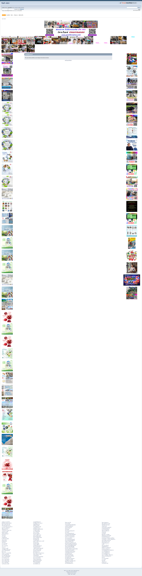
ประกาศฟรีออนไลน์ (36, 531)
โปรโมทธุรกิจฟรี (36, 538)
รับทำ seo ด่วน (67, 528)
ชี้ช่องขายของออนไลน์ (37, 561)
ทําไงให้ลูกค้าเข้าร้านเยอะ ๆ (38, 523)
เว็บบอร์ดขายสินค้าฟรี (37, 550)
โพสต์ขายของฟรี (4, 532)
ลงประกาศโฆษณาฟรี (5, 561)
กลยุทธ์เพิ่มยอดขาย (36, 524)
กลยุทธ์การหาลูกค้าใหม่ (6, 521)
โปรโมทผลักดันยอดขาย (106, 536)
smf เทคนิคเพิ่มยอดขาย (69, 563)
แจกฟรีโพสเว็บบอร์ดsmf (37, 545)
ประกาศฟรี (4, 536)
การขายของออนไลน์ (36, 562)
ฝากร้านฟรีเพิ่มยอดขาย (106, 553)
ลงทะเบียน (22, 7)
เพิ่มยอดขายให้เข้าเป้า (105, 530)
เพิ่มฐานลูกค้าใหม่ (5, 529)
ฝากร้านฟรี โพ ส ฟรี (5, 557)
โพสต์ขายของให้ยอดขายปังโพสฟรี (71, 544)
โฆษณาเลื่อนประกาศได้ (37, 554)
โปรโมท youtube (36, 543)
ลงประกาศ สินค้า (36, 532)
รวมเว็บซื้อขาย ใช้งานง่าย (6, 549)
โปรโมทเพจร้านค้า (105, 563)
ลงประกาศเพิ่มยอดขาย (106, 552)
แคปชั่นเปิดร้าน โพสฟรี (69, 559)
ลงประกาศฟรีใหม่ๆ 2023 (37, 537)
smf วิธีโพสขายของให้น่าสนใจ (70, 560)
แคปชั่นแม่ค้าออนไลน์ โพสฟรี (70, 551)
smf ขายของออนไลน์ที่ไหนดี (70, 540)
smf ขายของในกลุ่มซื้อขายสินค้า (70, 545)
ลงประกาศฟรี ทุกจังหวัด (6, 550)
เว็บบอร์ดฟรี (104, 532)
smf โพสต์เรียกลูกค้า (68, 553)
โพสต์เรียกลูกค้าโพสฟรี (69, 554)
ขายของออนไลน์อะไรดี (106, 528)
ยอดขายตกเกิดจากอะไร (106, 541)
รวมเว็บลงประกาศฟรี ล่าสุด (6, 530)
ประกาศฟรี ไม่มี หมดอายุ (6, 555)
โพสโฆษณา (4, 542)
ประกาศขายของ (4, 543)
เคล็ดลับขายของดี (36, 525)
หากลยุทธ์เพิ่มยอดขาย (37, 521)
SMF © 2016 (71, 570)
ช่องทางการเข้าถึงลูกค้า (6, 527)
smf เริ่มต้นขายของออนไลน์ (69, 535)
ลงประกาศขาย (4, 539)
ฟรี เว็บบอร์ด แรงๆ (36, 551)
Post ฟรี (103, 557)
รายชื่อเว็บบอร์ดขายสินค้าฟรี (38, 548)
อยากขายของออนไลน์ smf (69, 533)
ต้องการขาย (4, 551)
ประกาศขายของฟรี (105, 558)
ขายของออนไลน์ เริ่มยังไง (37, 560)
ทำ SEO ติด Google (5, 538)
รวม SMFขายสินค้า (36, 530)
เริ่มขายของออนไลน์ (68, 527)
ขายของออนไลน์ (36, 555)
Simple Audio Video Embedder (71, 571)
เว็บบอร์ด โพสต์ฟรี (36, 533)
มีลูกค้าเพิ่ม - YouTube (105, 534)
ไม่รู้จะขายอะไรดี (68, 522)
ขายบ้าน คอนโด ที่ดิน (5, 554)
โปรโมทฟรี (104, 533)
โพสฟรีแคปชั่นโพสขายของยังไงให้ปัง (71, 548)
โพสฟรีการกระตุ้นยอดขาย (106, 547)
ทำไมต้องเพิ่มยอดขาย (105, 542)
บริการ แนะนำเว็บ (5, 545)
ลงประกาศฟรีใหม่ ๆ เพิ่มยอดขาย (107, 554)
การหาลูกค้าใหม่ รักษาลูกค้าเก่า (7, 526)
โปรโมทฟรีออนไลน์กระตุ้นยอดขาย (108, 550)
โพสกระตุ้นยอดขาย (105, 522)
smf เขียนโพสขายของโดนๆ (69, 558)
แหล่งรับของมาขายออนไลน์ (106, 527)
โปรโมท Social (35, 542)
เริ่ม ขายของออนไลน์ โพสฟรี (70, 539)
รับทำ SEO (5, 3)
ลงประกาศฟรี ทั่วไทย (5, 560)
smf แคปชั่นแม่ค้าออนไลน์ (69, 550)
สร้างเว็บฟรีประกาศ (36, 563)
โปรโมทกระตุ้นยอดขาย (106, 548)
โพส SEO (103, 560)
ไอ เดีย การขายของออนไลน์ (69, 536)
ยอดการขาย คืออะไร (105, 545)
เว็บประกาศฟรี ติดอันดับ (6, 556)
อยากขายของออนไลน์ (36, 557)
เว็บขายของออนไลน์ (68, 538)
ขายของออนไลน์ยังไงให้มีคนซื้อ (70, 524)
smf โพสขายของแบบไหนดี (69, 547)
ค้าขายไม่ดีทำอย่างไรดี (37, 526)
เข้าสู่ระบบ (16, 7)
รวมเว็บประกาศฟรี (5, 531)
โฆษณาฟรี (3, 535)
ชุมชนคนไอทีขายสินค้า (37, 536)
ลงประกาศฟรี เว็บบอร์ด (37, 549)
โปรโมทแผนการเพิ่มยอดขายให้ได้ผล (108, 538)
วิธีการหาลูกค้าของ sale (6, 524)
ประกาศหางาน (4, 544)
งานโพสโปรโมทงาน (36, 527)
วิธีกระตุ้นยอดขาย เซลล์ (106, 523)
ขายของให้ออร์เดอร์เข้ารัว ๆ (69, 552)
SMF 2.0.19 (66, 570)
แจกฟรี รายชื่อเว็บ (36, 544)
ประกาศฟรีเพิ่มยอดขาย (106, 551)
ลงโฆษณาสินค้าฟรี (5, 533)
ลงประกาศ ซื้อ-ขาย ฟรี (37, 535)
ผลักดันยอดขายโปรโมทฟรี (106, 535)
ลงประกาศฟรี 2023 (5, 562)
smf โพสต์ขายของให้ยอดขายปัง (70, 542)
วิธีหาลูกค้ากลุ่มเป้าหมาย (6, 525)
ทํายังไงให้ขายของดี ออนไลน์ (6, 523)
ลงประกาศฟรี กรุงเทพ (5, 559)
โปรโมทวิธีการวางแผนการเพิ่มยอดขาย (108, 539)
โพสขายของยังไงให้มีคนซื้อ (69, 546)
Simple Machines (76, 570)
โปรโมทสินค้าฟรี (36, 539)
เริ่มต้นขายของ (104, 526)
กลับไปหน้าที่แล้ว (68, 60)
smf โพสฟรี (67, 529)
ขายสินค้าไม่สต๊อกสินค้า (69, 526)
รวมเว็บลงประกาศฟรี (5, 563)
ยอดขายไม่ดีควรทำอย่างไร (106, 540)
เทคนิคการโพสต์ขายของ (69, 541)
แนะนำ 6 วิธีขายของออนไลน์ (38, 556)
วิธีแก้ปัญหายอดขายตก (106, 524)
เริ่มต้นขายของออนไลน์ (37, 559)
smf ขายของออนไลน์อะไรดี (69, 530)
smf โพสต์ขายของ (68, 557)
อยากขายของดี (67, 523)
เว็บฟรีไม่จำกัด (4, 537)
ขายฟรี (103, 544)
